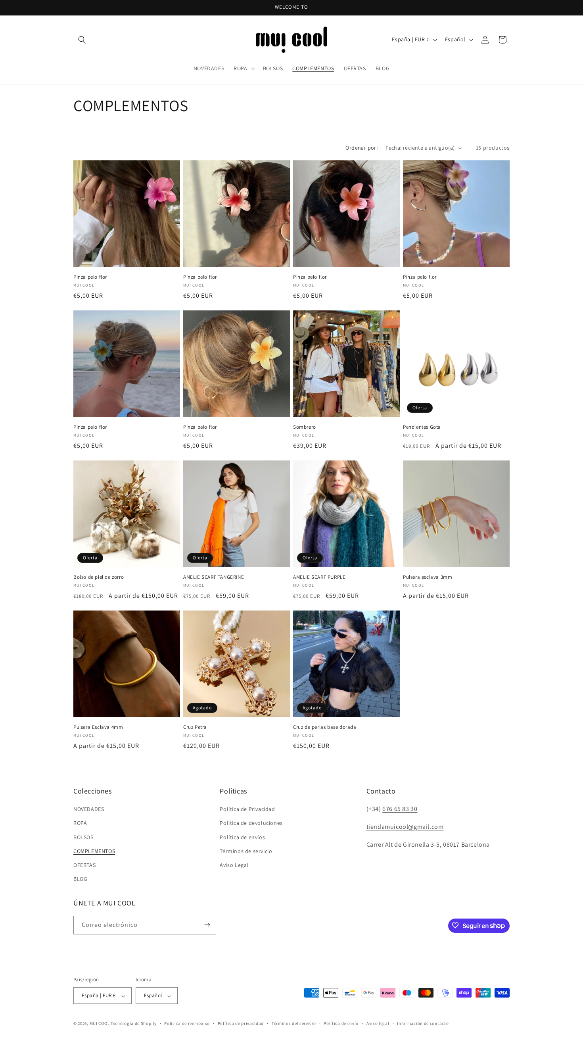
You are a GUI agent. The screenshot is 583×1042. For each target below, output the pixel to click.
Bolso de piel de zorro (98, 577)
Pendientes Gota (422, 427)
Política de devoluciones (251, 823)
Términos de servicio (246, 851)
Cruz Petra (195, 727)
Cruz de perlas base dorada (325, 727)
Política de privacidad (241, 1023)
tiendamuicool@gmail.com (405, 826)
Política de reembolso (187, 1023)
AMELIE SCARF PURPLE (319, 577)
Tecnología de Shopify (134, 1024)
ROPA (80, 823)
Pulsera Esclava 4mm (98, 727)
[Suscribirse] (207, 924)
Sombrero (304, 427)
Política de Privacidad (247, 809)
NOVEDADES (88, 809)
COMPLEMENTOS (94, 851)
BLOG (80, 879)
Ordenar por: (361, 147)
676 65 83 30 (399, 809)
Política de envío (341, 1023)
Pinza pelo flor (90, 277)
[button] (82, 39)
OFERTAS (84, 865)
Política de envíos (242, 837)
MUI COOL (100, 1024)
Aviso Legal (234, 865)
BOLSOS (83, 837)
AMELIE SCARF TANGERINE (213, 577)
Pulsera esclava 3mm (427, 577)
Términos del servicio (294, 1023)
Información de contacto (423, 1023)
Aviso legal (377, 1023)
